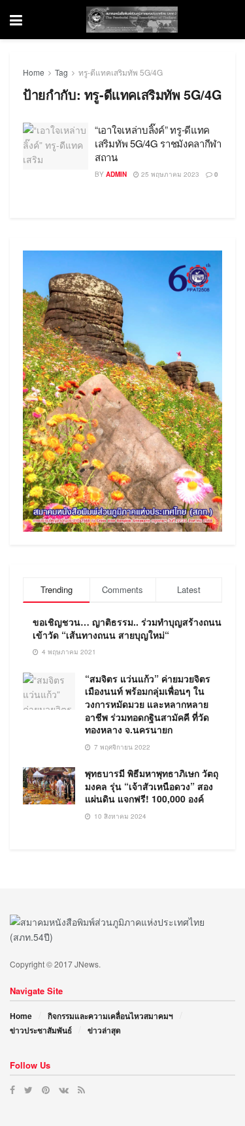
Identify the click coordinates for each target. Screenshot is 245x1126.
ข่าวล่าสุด (104, 1030)
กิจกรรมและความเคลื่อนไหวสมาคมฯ (110, 1016)
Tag (61, 72)
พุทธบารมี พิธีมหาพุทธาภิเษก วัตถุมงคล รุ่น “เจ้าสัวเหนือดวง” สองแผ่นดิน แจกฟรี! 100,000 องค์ (151, 786)
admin (116, 174)
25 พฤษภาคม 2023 (169, 174)
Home (33, 72)
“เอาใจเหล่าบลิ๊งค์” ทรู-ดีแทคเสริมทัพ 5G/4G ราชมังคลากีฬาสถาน (158, 143)
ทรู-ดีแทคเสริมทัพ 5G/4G (120, 72)
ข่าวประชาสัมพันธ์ (41, 1030)
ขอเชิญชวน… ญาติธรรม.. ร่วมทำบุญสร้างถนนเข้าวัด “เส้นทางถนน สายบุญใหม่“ (127, 628)
